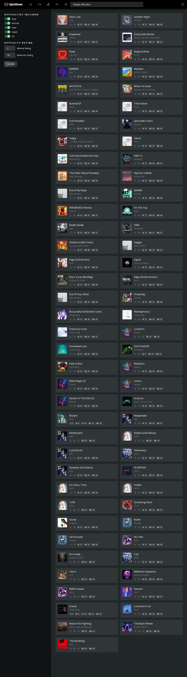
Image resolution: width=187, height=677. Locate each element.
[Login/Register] (182, 4)
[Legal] (65, 4)
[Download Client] (39, 4)
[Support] (48, 4)
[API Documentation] (57, 4)
